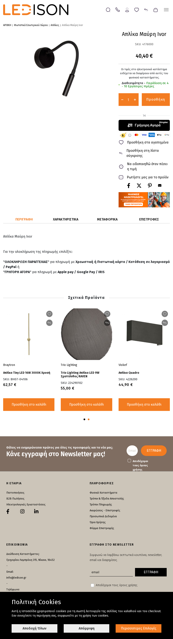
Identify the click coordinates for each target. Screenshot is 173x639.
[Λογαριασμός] (127, 9)
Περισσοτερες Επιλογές (138, 628)
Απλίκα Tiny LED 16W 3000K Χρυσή (26, 373)
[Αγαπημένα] (136, 9)
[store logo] (35, 9)
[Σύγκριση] (146, 9)
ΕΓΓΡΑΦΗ (154, 451)
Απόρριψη (87, 628)
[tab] (24, 219)
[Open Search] (108, 9)
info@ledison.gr (16, 577)
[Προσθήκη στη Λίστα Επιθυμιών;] (164, 314)
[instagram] (22, 511)
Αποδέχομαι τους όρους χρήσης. (117, 585)
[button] (84, 419)
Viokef (123, 365)
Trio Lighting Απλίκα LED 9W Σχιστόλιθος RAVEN (80, 374)
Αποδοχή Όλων (34, 628)
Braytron (9, 365)
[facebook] (7, 511)
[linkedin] (36, 511)
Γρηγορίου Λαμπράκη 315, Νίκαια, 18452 (30, 559)
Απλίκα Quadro (129, 373)
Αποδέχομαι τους (140, 465)
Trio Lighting (69, 365)
